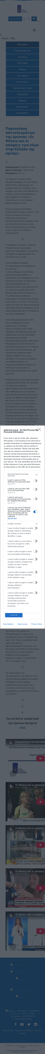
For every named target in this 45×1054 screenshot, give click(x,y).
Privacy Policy (36, 624)
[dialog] (22, 527)
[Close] (40, 430)
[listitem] (22, 475)
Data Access (22, 624)
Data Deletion (8, 624)
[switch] (35, 480)
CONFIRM (14, 615)
